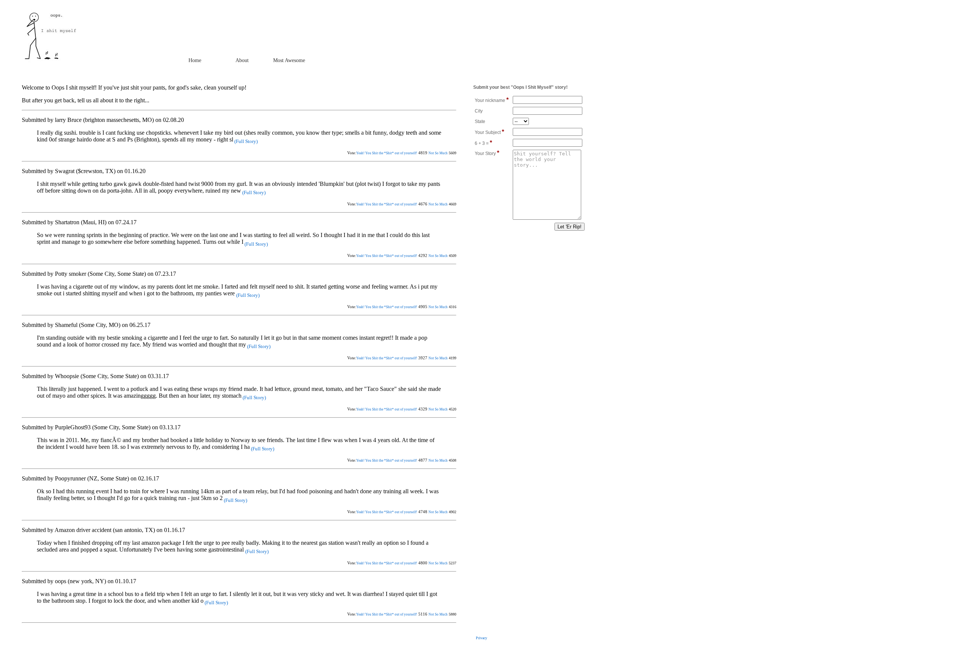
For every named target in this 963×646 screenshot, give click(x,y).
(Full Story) (245, 141)
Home (194, 60)
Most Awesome (289, 60)
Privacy (481, 638)
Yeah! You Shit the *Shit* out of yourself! (386, 153)
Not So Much (438, 153)
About (242, 60)
